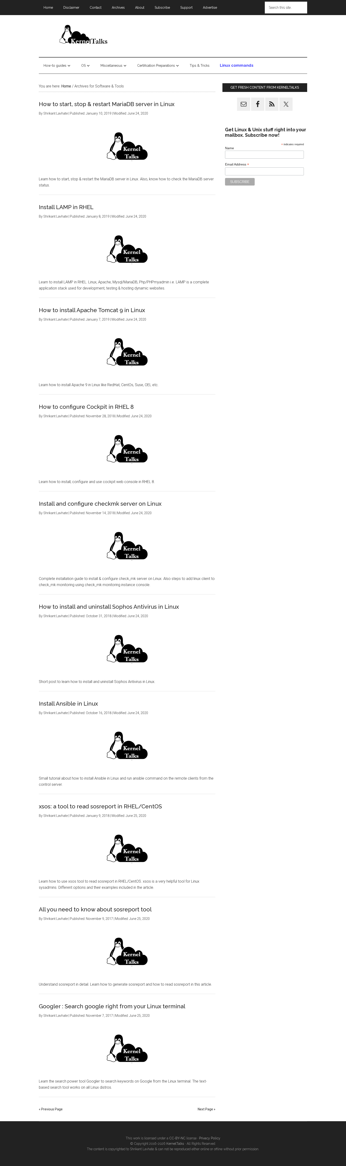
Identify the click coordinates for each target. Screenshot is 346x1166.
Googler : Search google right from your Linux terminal (112, 1006)
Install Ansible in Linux (68, 703)
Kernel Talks (83, 35)
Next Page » (206, 1109)
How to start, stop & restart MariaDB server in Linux (106, 104)
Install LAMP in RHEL (66, 207)
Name (229, 148)
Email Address (237, 164)
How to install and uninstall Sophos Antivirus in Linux (109, 606)
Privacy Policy (209, 1138)
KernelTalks (175, 1143)
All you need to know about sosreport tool (95, 909)
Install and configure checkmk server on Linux (100, 503)
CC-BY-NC (177, 1138)
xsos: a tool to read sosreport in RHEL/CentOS (100, 806)
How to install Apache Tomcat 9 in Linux (92, 310)
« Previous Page (51, 1109)
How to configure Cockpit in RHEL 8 (86, 406)
